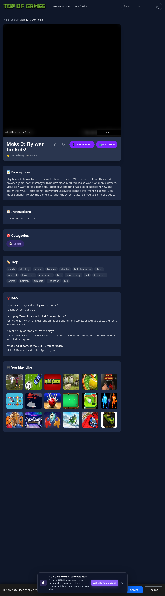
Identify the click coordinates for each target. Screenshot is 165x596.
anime (11, 280)
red (66, 280)
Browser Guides (61, 6)
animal (38, 269)
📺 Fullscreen (106, 144)
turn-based (28, 275)
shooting (24, 269)
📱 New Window (82, 144)
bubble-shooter (82, 269)
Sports (14, 19)
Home (6, 19)
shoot (99, 269)
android (12, 275)
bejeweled (99, 275)
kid (87, 275)
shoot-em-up (74, 275)
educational (45, 275)
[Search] (157, 8)
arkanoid (38, 280)
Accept (134, 590)
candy (11, 269)
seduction (54, 280)
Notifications (82, 6)
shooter (65, 269)
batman (24, 280)
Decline (153, 590)
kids (59, 275)
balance (51, 269)
